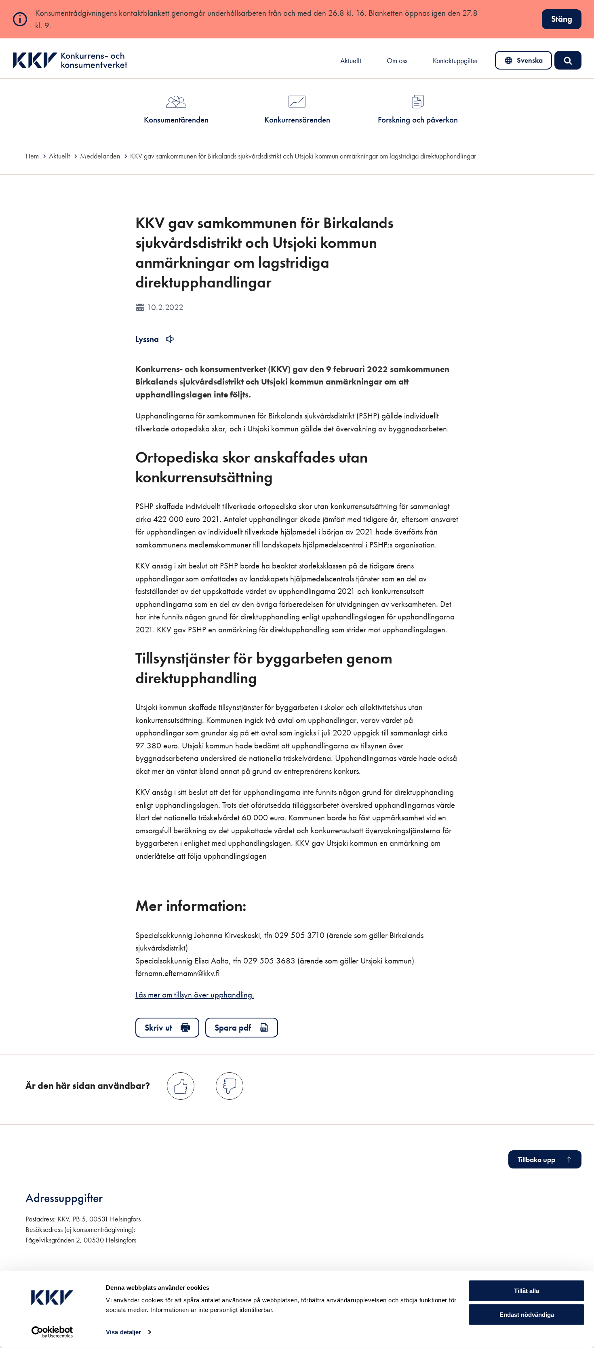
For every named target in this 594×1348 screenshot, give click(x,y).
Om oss (397, 60)
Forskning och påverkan (418, 119)
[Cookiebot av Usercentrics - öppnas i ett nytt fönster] (52, 1332)
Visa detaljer (123, 1332)
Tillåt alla (526, 1290)
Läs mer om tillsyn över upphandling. (194, 994)
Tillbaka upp (536, 1159)
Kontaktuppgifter (455, 60)
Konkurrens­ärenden (297, 119)
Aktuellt (350, 60)
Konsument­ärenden (176, 119)
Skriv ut (158, 1027)
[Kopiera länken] (284, 472)
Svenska (523, 62)
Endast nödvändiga (526, 1314)
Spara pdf (233, 1027)
